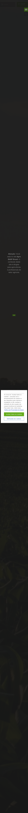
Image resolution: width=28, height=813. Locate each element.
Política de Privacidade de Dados (14, 410)
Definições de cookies (14, 419)
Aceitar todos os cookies (14, 414)
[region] (14, 406)
